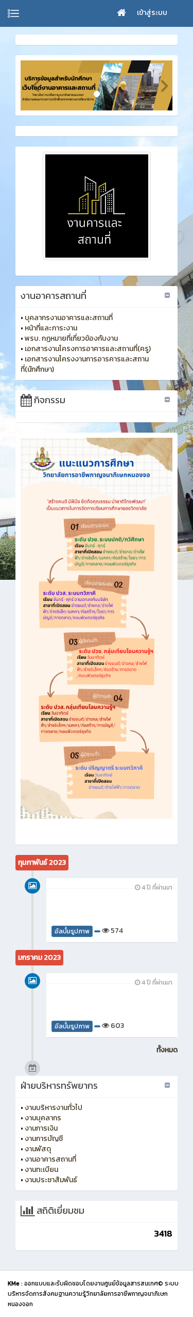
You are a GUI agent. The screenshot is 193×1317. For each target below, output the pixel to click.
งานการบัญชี (44, 1138)
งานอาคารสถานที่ (50, 1159)
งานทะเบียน (41, 1169)
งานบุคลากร (43, 1118)
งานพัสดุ (38, 1149)
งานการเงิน (41, 1128)
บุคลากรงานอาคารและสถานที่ (69, 317)
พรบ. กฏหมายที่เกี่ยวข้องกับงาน (71, 338)
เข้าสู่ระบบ (152, 12)
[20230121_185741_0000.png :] (96, 206)
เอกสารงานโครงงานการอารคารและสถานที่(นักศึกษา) (85, 364)
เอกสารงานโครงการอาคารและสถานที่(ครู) (88, 348)
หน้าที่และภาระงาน (51, 328)
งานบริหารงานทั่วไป (53, 1107)
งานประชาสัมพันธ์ (51, 1180)
